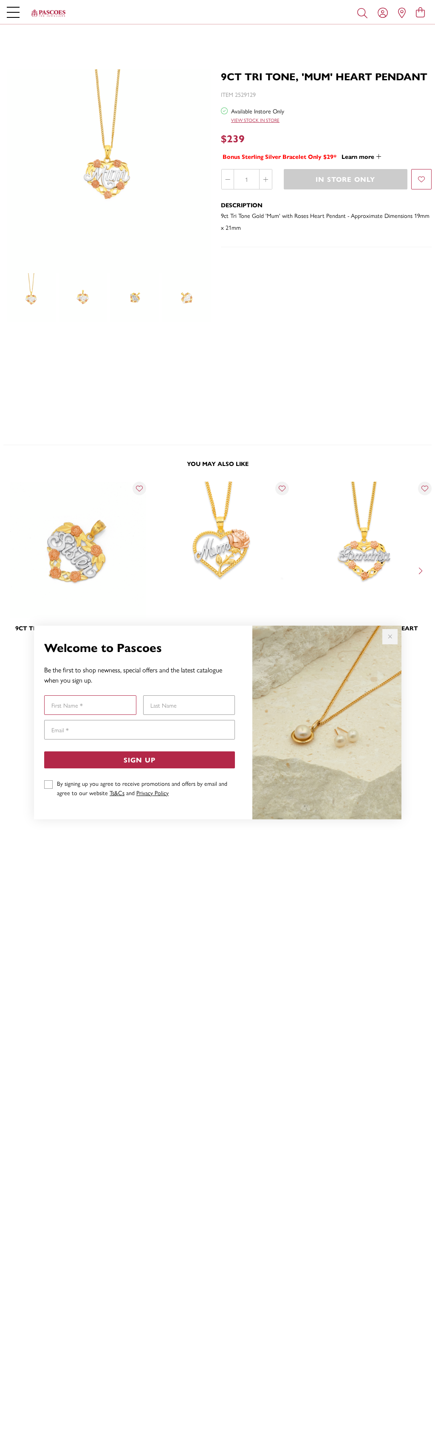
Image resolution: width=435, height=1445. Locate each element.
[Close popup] (390, 636)
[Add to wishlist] (421, 179)
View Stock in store (255, 120)
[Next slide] (421, 570)
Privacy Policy (152, 792)
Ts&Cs (117, 792)
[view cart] (420, 12)
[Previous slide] (13, 570)
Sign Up (139, 760)
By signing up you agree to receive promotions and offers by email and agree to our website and (142, 788)
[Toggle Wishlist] (139, 488)
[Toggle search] (364, 12)
